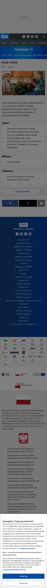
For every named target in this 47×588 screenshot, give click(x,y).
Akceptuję (23, 576)
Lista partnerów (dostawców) (14, 570)
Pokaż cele (23, 583)
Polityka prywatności (27, 548)
